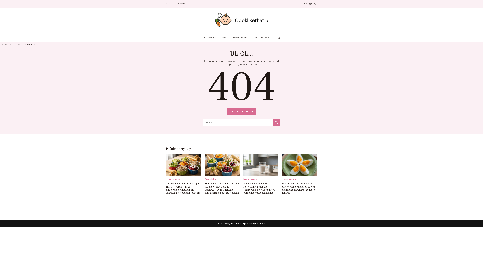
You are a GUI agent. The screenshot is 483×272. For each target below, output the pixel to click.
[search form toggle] (278, 38)
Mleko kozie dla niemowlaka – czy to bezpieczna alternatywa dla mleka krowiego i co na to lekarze (298, 188)
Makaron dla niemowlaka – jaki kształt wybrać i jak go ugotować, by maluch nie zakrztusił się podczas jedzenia (183, 188)
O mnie (181, 4)
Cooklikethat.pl (252, 20)
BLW (224, 38)
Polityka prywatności (256, 223)
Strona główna (209, 38)
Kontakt (169, 4)
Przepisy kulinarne (173, 179)
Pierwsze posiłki (239, 38)
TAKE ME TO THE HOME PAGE (241, 111)
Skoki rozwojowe (261, 38)
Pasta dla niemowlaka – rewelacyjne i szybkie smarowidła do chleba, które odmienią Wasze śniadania (259, 188)
